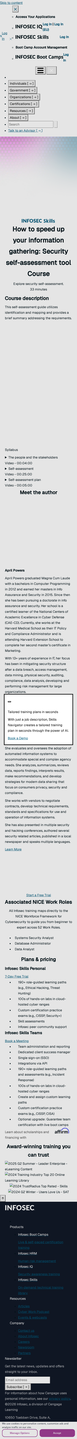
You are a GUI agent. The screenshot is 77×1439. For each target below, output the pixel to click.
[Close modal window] (9, 701)
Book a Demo (38, 738)
